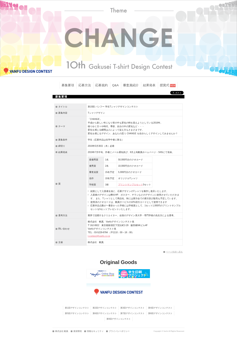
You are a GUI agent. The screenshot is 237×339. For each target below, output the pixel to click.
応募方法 (84, 85)
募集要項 (68, 85)
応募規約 (101, 85)
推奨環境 (77, 331)
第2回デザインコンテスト (105, 308)
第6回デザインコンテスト (105, 313)
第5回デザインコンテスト (77, 313)
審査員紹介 (131, 85)
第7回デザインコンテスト (132, 313)
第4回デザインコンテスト (160, 308)
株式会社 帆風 (61, 331)
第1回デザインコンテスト (77, 308)
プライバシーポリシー (119, 331)
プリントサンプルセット (130, 184)
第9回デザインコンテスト (119, 319)
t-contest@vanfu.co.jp (99, 236)
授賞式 (167, 85)
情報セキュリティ (95, 331)
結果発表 (149, 85)
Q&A (115, 85)
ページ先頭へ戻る (174, 252)
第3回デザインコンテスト (132, 308)
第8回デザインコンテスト (160, 313)
